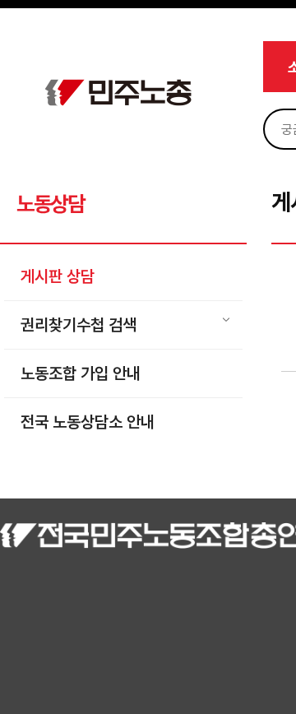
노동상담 (50, 203)
